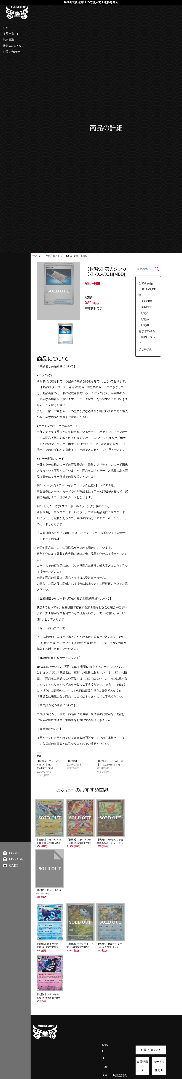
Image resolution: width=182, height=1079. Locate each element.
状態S (143, 313)
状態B (143, 325)
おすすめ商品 (147, 331)
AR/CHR (145, 301)
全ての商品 (145, 283)
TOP (35, 256)
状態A (143, 319)
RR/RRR (145, 307)
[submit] (157, 269)
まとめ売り (145, 349)
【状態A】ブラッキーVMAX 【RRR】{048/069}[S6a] (49, 765)
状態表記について (14, 45)
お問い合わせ (11, 51)
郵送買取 (8, 39)
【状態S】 (72, 761)
